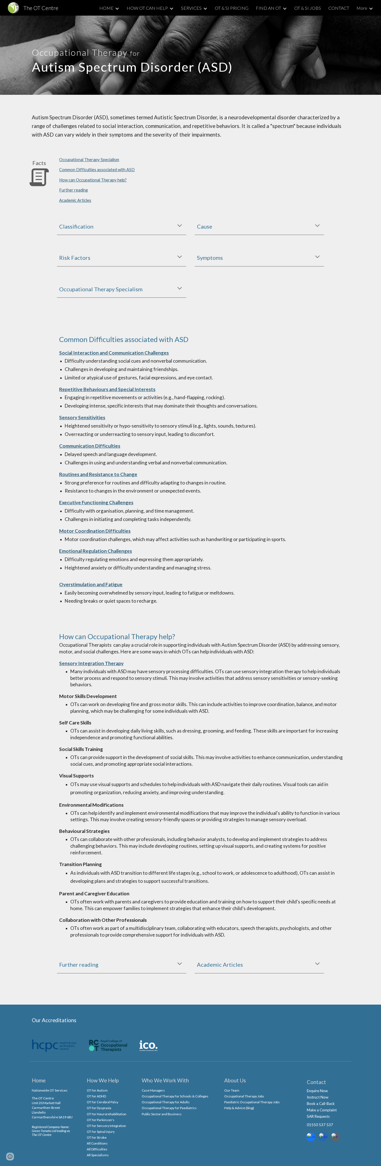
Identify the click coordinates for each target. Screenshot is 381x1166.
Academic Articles (75, 200)
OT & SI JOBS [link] (307, 8)
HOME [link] (106, 8)
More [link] (361, 8)
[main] (136, 55)
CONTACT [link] (338, 8)
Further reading (73, 190)
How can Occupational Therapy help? (93, 180)
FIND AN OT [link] (268, 8)
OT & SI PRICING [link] (232, 8)
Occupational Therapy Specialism (89, 159)
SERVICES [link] (191, 8)
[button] (179, 226)
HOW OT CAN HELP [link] (147, 8)
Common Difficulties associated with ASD (97, 169)
